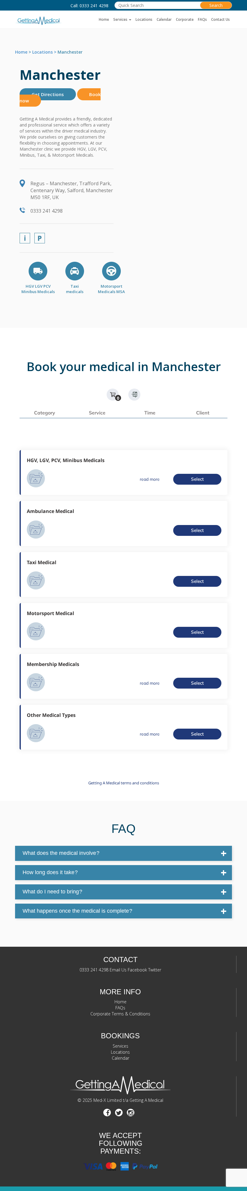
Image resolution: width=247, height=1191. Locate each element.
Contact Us (220, 19)
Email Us (118, 970)
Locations (144, 19)
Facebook (137, 970)
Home (104, 19)
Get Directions (48, 94)
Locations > (45, 52)
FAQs (202, 19)
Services (120, 19)
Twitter (154, 970)
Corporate (185, 19)
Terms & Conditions (131, 1014)
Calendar (164, 19)
